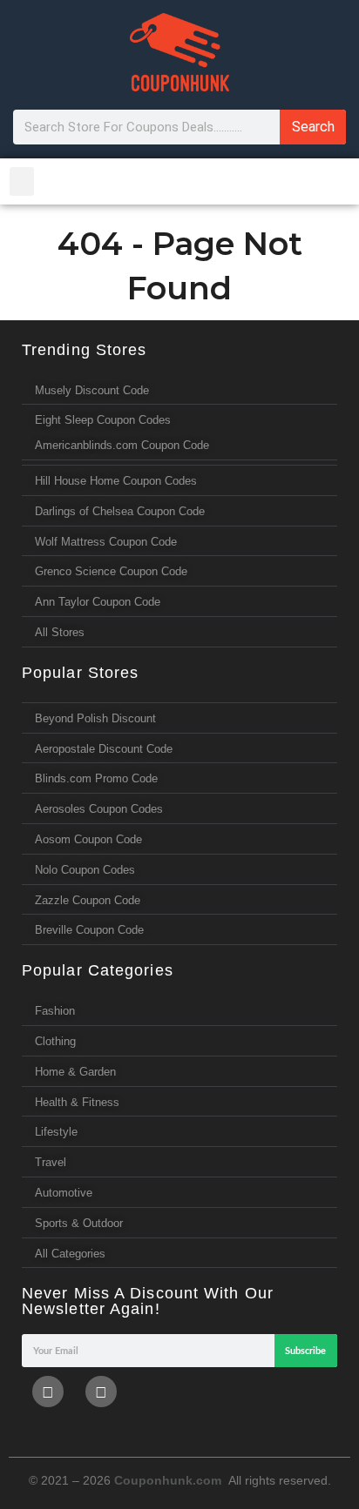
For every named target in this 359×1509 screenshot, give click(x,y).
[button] (22, 181)
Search (313, 126)
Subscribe (305, 1351)
